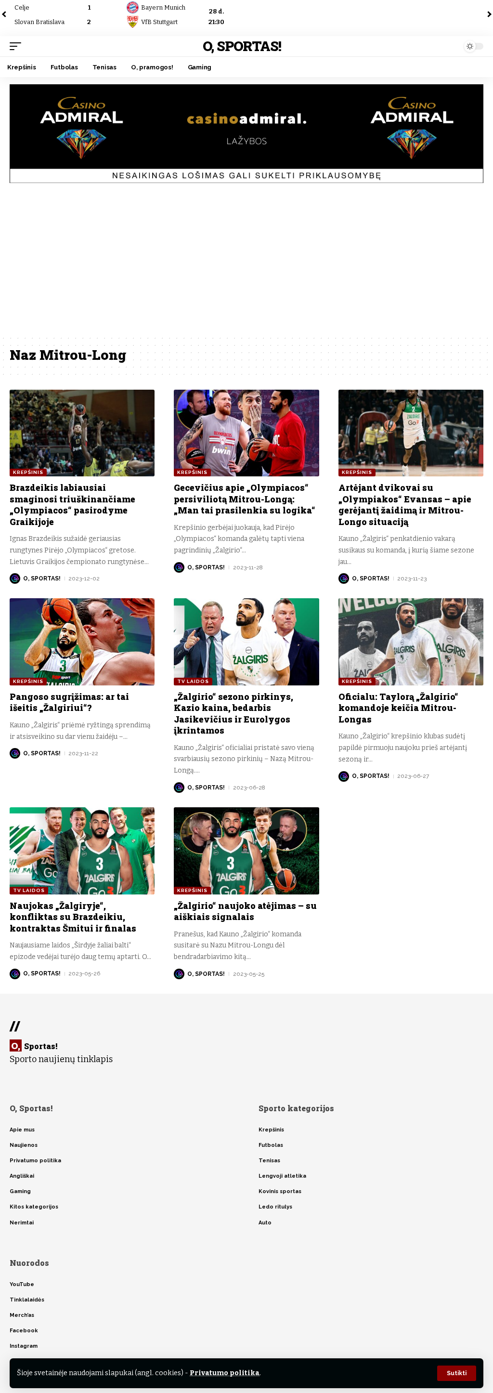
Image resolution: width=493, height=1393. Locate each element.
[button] (456, 1373)
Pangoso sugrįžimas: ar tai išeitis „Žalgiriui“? (69, 702)
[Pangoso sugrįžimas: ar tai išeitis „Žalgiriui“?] (82, 641)
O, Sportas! (242, 46)
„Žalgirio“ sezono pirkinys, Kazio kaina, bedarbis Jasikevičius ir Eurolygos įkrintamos (233, 713)
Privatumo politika (224, 1373)
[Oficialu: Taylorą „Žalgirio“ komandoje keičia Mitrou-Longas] (410, 641)
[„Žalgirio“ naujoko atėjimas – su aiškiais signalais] (246, 850)
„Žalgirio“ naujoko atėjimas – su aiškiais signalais (245, 911)
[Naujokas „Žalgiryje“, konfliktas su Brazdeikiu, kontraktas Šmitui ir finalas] (82, 850)
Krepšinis (28, 472)
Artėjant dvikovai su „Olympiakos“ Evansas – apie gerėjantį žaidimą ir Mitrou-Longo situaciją (404, 504)
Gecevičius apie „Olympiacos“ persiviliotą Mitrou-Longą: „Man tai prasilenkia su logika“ (244, 499)
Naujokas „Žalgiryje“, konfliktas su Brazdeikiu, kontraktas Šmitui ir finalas (73, 917)
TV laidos (193, 681)
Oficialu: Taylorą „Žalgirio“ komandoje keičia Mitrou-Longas (398, 708)
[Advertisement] (246, 262)
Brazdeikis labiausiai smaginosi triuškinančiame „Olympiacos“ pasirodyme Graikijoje (72, 504)
